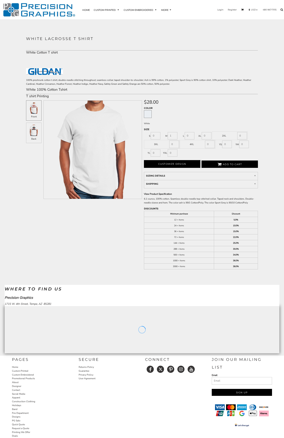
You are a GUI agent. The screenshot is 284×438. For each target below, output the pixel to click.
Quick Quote (18, 424)
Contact (16, 390)
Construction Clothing (23, 401)
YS (220, 144)
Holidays (16, 405)
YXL (165, 153)
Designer (16, 386)
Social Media (18, 393)
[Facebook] (150, 369)
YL (149, 153)
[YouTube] (191, 369)
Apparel (16, 397)
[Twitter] (160, 369)
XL (199, 135)
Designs (16, 416)
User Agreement (87, 378)
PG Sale (16, 420)
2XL (224, 135)
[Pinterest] (170, 369)
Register (232, 9)
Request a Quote (20, 428)
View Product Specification (158, 194)
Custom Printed (20, 370)
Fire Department (20, 413)
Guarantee (84, 370)
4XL (192, 144)
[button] (107, 9)
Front (34, 116)
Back (33, 138)
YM (237, 144)
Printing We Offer (21, 432)
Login (220, 9)
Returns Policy (86, 367)
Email (215, 375)
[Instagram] (181, 369)
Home (15, 367)
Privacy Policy (86, 374)
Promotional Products (23, 378)
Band (14, 409)
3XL (156, 144)
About (15, 382)
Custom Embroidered (23, 374)
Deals (15, 435)
